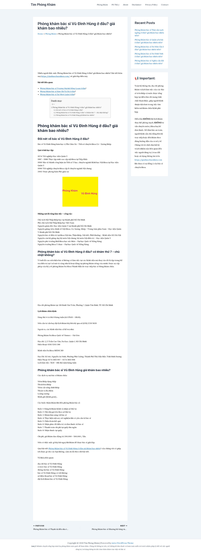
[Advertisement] (80, 55)
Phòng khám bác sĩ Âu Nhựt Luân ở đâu (57, 94)
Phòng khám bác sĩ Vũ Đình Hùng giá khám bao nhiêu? (75, 115)
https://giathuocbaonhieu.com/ (55, 76)
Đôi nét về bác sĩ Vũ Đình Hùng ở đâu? (69, 110)
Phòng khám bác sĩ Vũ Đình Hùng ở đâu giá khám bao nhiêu (74, 448)
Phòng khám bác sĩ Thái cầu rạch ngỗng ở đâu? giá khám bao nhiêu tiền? (149, 33)
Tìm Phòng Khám (43, 4)
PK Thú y (115, 4)
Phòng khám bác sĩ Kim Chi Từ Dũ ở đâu (57, 91)
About (125, 4)
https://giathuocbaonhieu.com (148, 160)
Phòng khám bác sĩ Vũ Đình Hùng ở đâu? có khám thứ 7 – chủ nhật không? (82, 113)
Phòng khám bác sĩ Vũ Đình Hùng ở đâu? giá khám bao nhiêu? (76, 107)
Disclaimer (136, 4)
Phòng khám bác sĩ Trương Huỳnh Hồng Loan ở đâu (62, 88)
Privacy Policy (151, 4)
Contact (164, 4)
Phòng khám (102, 4)
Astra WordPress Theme (123, 543)
